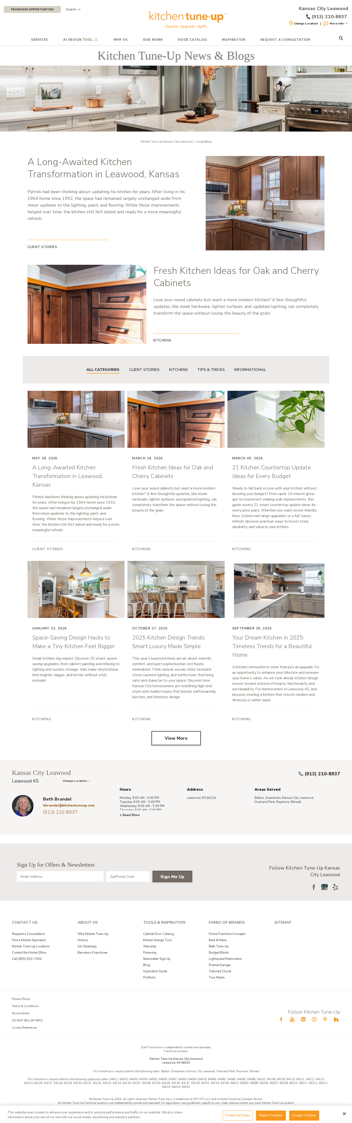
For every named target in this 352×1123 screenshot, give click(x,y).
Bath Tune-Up (219, 946)
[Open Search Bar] (341, 38)
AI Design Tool (78, 40)
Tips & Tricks (211, 369)
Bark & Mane (218, 940)
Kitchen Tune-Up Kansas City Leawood (167, 142)
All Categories (102, 369)
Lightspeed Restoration (225, 959)
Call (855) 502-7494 (27, 959)
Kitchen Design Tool (157, 940)
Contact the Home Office (29, 952)
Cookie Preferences (24, 1028)
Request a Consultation (28, 934)
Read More (131, 815)
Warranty (149, 946)
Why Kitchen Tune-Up (93, 934)
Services (39, 40)
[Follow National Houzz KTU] (336, 1019)
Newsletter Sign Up (156, 959)
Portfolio (149, 977)
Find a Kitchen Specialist (28, 940)
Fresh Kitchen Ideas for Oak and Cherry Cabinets (236, 276)
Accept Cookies (304, 1115)
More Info (337, 23)
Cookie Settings (237, 1115)
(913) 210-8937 (322, 774)
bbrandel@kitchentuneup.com (69, 805)
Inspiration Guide (155, 971)
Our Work (153, 40)
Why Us (121, 40)
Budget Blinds (219, 952)
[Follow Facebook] (313, 887)
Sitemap (282, 922)
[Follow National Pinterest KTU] (325, 1019)
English (71, 9)
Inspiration (233, 40)
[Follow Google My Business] (324, 887)
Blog (146, 965)
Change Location (306, 23)
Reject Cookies (271, 1115)
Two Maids (217, 977)
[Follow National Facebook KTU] (281, 1019)
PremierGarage (219, 965)
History (83, 940)
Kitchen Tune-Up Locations (31, 946)
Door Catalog (192, 40)
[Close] (344, 1113)
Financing (149, 952)
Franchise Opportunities (32, 9)
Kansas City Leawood (323, 9)
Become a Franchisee (92, 952)
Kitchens (178, 369)
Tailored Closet (220, 971)
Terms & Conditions (25, 1006)
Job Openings (87, 946)
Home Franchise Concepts (227, 934)
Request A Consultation (286, 40)
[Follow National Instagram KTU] (314, 1019)
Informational (250, 369)
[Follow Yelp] (335, 887)
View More (176, 738)
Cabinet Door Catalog (158, 934)
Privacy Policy (21, 999)
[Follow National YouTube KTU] (292, 1019)
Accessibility (20, 1013)
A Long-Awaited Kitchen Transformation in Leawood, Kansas (104, 168)
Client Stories (144, 369)
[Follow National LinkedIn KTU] (303, 1019)
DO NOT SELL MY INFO (27, 1020)
